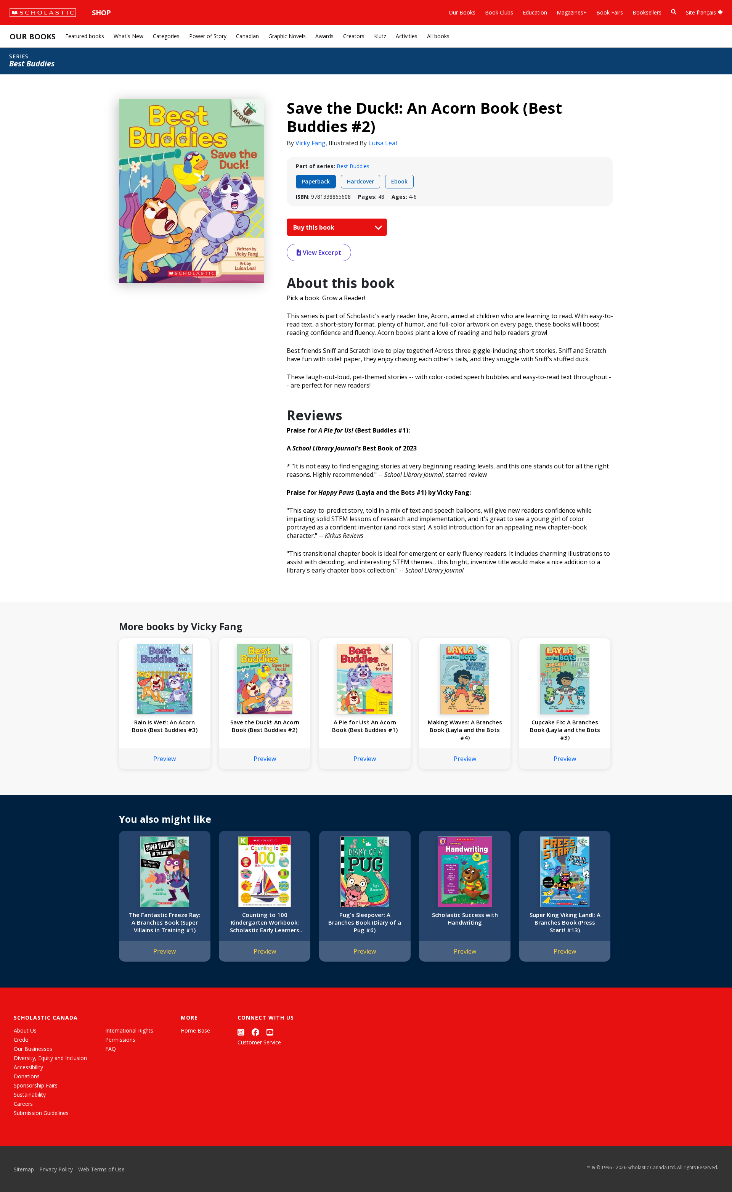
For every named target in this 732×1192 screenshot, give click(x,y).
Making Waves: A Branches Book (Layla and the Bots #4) (465, 729)
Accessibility (28, 1067)
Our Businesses (33, 1048)
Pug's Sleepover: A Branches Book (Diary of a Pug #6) (364, 922)
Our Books (462, 12)
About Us (25, 1030)
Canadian (247, 36)
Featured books (84, 36)
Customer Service (259, 1042)
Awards (324, 36)
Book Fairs (609, 12)
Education (535, 12)
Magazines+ (572, 12)
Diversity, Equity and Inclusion (50, 1058)
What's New (128, 36)
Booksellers (646, 12)
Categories (166, 36)
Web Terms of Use (101, 1169)
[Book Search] (673, 12)
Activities (406, 36)
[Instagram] (241, 1032)
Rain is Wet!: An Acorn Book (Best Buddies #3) (164, 726)
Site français (702, 12)
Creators (353, 36)
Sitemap (24, 1169)
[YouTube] (269, 1032)
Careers (23, 1103)
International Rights (129, 1030)
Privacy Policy (56, 1169)
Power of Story (207, 36)
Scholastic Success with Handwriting (465, 918)
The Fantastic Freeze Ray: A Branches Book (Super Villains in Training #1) (165, 922)
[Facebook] (255, 1032)
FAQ (110, 1048)
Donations (27, 1076)
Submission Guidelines (41, 1112)
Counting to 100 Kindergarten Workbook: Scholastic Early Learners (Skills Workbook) (264, 922)
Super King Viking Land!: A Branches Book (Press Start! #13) (565, 922)
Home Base (195, 1030)
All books (438, 36)
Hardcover (360, 181)
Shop (101, 12)
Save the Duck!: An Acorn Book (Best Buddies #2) (264, 726)
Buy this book (314, 227)
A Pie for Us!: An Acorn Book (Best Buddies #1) (365, 726)
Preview (164, 758)
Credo (21, 1039)
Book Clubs (499, 12)
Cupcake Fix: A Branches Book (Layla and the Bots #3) (565, 729)
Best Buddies (353, 166)
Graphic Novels (287, 36)
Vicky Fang (310, 143)
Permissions (120, 1039)
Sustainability (30, 1094)
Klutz (380, 36)
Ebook (399, 181)
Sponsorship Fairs (36, 1085)
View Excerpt (321, 252)
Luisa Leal (382, 143)
